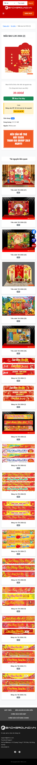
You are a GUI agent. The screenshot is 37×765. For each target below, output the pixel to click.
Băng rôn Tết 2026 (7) (18, 551)
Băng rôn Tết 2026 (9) (18, 609)
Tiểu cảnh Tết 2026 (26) (18, 351)
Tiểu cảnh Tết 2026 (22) (18, 222)
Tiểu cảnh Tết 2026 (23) (18, 255)
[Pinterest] (19, 752)
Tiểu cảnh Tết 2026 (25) (18, 318)
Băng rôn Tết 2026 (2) (18, 404)
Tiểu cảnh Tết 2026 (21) (18, 190)
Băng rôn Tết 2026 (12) (18, 695)
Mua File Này (19, 98)
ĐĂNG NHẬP (28, 13)
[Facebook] (15, 752)
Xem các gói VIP (18, 111)
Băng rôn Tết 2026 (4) (18, 465)
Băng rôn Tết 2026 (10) (18, 637)
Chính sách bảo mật (18, 714)
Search (31, 3)
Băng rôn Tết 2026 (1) (18, 378)
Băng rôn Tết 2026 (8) (18, 580)
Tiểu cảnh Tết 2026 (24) (18, 289)
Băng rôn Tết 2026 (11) (18, 666)
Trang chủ (6, 26)
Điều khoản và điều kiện (24, 710)
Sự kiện (13, 26)
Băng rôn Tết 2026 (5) (18, 494)
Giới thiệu (8, 710)
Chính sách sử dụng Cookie (18, 718)
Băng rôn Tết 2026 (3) (18, 437)
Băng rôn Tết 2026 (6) (18, 523)
